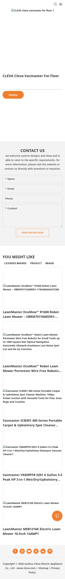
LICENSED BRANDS (15, 263)
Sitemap (43, 568)
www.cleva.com (26, 568)
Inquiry (13, 94)
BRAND (49, 263)
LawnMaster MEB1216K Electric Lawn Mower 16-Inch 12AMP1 (31, 531)
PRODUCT (36, 263)
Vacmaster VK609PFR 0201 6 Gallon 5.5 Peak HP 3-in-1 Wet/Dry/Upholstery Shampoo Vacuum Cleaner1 (32, 477)
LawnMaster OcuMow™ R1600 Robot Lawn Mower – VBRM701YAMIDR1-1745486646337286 (31, 314)
